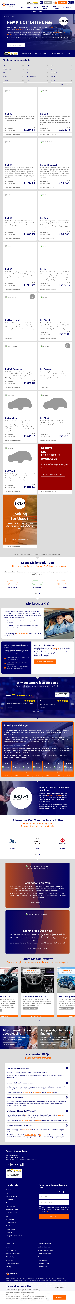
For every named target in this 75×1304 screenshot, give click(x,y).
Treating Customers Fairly (45, 1250)
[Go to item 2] (39, 854)
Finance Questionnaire (49, 1044)
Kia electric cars (26, 1129)
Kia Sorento (46, 369)
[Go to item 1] (36, 593)
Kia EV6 (56, 32)
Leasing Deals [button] (45, 7)
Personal (62, 2)
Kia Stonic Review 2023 (34, 996)
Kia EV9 (8, 269)
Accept (60, 1297)
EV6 (19, 750)
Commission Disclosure (12, 1263)
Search (41, 2)
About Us (8, 1189)
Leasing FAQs (10, 1243)
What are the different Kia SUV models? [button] (21, 1111)
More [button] (67, 7)
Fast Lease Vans (10, 1206)
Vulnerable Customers (44, 1253)
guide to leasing (9, 1044)
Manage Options (59, 1287)
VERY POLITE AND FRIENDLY (14, 704)
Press (7, 1193)
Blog (7, 1216)
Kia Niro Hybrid (12, 320)
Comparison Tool (11, 1222)
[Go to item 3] (39, 1021)
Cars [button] (21, 7)
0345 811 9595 (69, 2)
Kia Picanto (51, 27)
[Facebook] (7, 1164)
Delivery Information (11, 1196)
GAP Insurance (42, 1266)
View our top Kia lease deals (52, 474)
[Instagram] (21, 1164)
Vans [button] (29, 7)
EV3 (17, 763)
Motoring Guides (10, 1219)
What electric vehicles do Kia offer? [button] (20, 1126)
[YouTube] (16, 1164)
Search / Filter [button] (37, 12)
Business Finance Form (44, 1247)
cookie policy (9, 1300)
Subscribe (53, 1216)
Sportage (62, 737)
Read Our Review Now (37, 1016)
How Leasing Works (11, 1213)
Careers (8, 1247)
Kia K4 (43, 269)
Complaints (41, 1257)
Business (48, 2)
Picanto (32, 737)
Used (68, 53)
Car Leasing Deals (11, 1199)
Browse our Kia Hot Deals (44, 662)
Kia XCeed (10, 471)
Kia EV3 (44, 114)
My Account (72, 2)
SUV (26, 1115)
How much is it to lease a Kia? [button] (18, 1068)
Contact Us (9, 1232)
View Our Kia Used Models (36, 948)
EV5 (37, 763)
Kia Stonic (45, 418)
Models (24, 53)
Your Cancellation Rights (13, 1253)
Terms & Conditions (11, 1250)
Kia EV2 (8, 114)
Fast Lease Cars (10, 1203)
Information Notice (43, 1263)
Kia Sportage (19, 29)
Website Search (10, 1229)
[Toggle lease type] (55, 2)
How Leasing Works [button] (57, 7)
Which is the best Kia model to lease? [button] (20, 1083)
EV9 (58, 763)
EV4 (27, 763)
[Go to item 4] (39, 593)
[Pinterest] (25, 1164)
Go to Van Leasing (11, 1226)
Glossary (8, 1266)
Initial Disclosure (42, 1260)
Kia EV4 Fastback (48, 165)
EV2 (6, 763)
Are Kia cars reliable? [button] (15, 1098)
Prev (3, 704)
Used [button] (36, 7)
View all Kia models (14, 45)
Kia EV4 (8, 165)
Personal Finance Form (44, 1243)
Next (72, 704)
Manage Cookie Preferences (14, 1236)
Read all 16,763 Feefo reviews (37, 712)
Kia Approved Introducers (54, 795)
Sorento (34, 739)
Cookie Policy (9, 1260)
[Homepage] (8, 4)
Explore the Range (57, 53)
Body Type (33, 53)
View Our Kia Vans (37, 902)
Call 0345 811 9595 (12, 1155)
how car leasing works (22, 633)
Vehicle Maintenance (12, 1209)
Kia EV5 (8, 218)
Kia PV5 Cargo (29, 888)
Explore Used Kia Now (19, 540)
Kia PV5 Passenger (14, 369)
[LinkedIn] (12, 1164)
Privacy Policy (49, 1211)
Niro (62, 936)
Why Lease (43, 53)
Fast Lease (56, 648)
